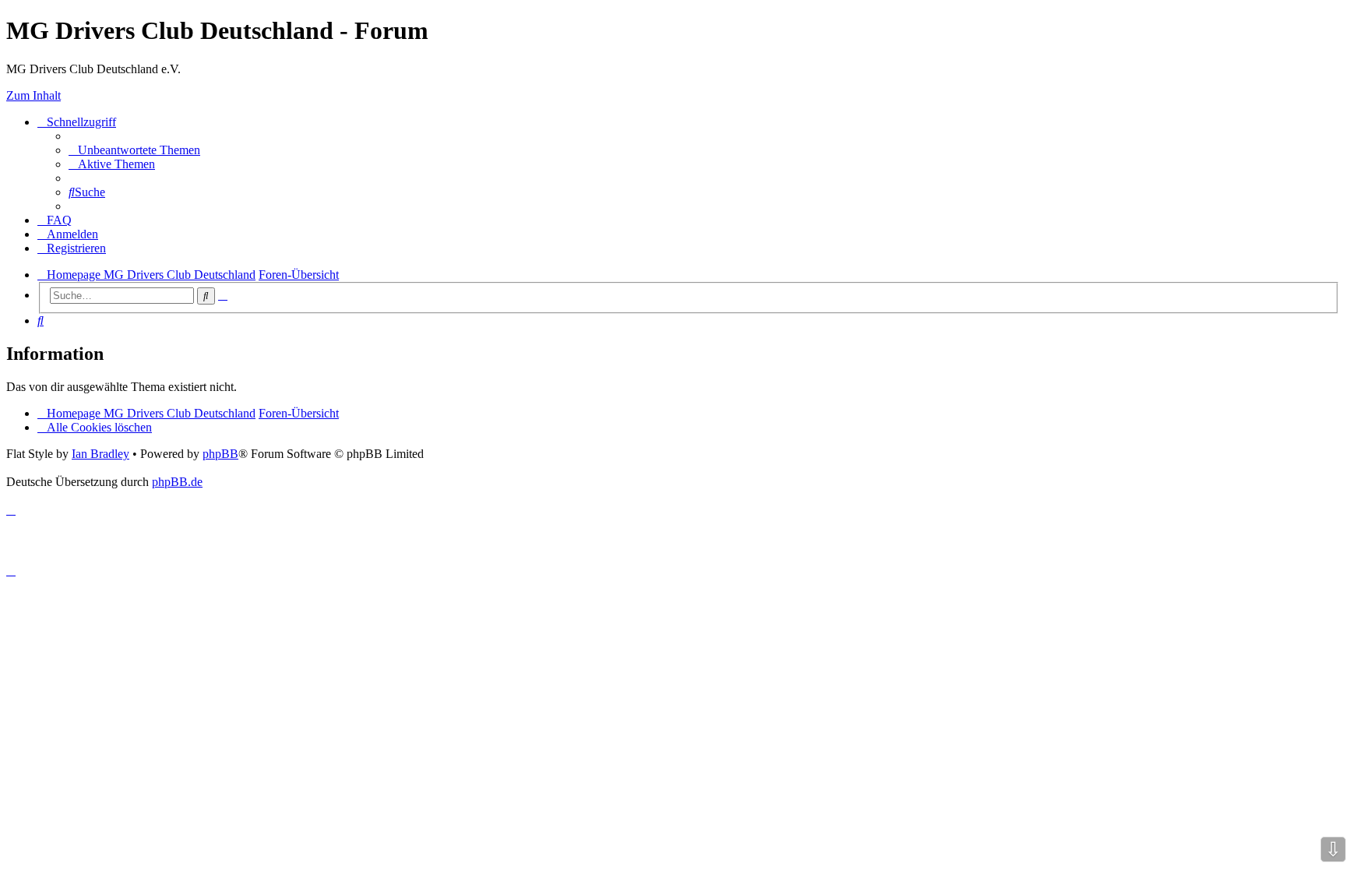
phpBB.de (177, 481)
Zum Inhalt (33, 95)
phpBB (220, 453)
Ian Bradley (100, 453)
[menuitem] (134, 150)
